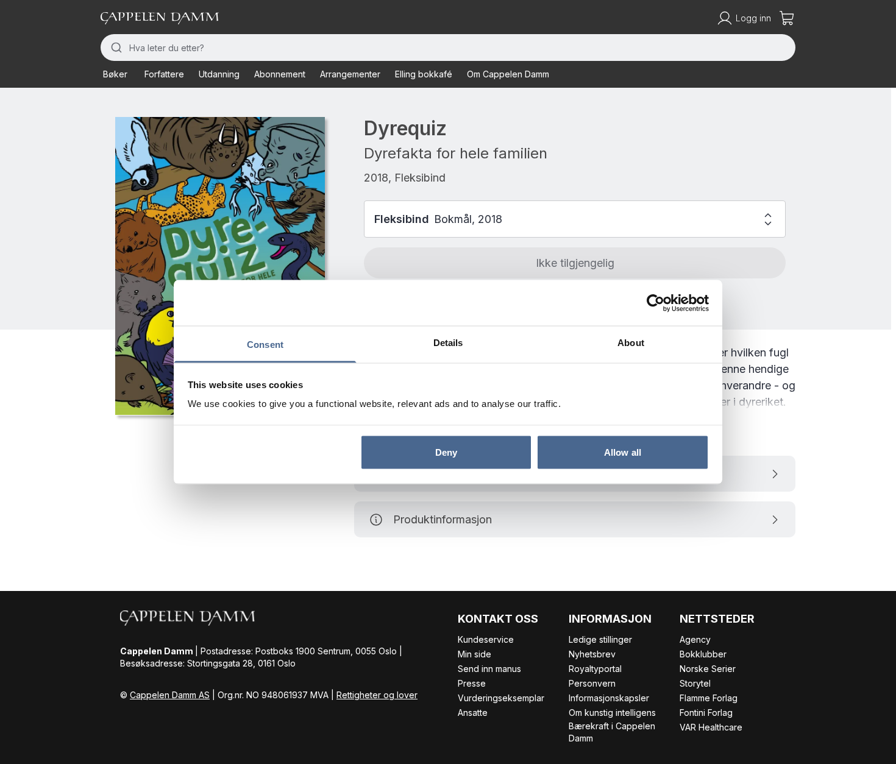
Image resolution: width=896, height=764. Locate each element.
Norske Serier (708, 668)
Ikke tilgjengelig (575, 262)
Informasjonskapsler (609, 698)
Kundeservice (486, 639)
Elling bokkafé (423, 74)
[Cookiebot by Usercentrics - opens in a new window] (655, 303)
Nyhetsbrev (592, 654)
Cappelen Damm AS (170, 695)
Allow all (622, 452)
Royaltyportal (595, 668)
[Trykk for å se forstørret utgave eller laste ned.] (220, 266)
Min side (474, 654)
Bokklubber (703, 654)
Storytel (695, 683)
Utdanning (219, 74)
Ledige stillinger (600, 639)
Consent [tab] (265, 344)
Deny (446, 452)
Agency (695, 639)
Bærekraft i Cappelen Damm (612, 732)
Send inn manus (489, 668)
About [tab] (630, 343)
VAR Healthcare (711, 727)
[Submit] (115, 47)
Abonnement (279, 74)
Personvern (592, 683)
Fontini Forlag (706, 712)
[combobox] (448, 47)
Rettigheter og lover (377, 695)
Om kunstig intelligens (612, 712)
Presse (472, 683)
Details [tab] (448, 343)
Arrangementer (350, 74)
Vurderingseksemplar (501, 698)
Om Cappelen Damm (508, 74)
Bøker (115, 74)
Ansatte (473, 712)
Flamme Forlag (709, 698)
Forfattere (164, 74)
